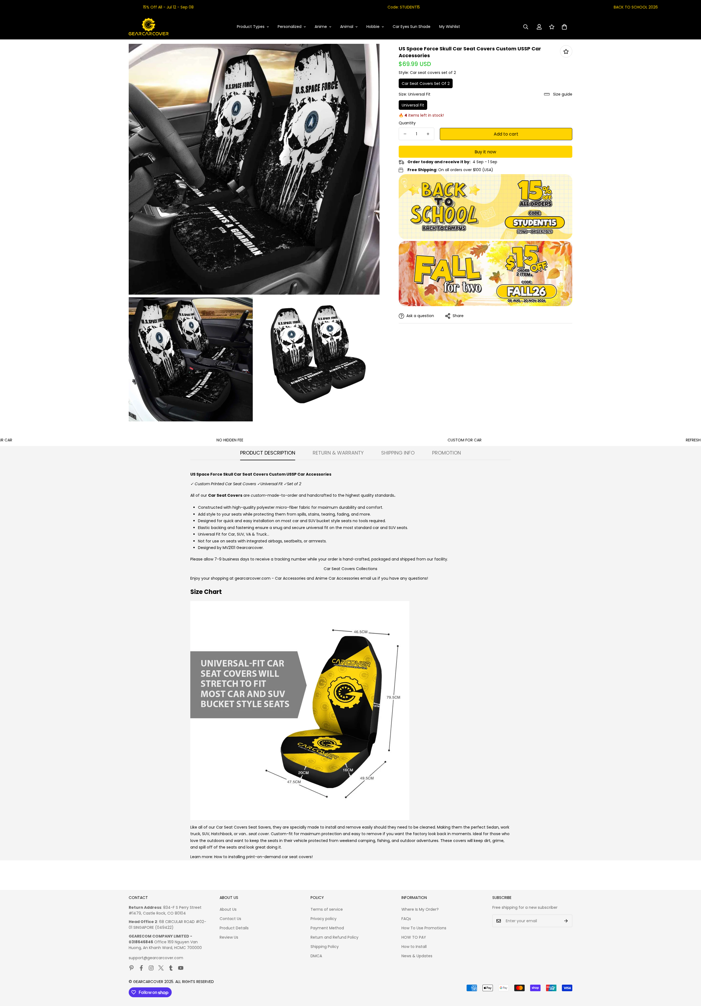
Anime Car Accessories (337, 578)
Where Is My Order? (420, 909)
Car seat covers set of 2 (426, 83)
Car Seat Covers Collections (350, 568)
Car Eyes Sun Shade (411, 26)
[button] (564, 27)
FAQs (406, 918)
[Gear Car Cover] (148, 26)
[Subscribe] (566, 921)
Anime (321, 26)
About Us (228, 909)
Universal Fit (413, 105)
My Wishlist (449, 26)
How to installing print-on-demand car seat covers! (263, 857)
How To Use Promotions (423, 928)
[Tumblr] (171, 968)
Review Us (229, 937)
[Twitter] (161, 968)
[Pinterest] (131, 968)
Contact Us (230, 918)
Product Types (251, 26)
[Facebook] (141, 968)
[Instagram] (151, 968)
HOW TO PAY (413, 937)
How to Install (414, 946)
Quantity (407, 123)
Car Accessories (290, 578)
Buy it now (485, 152)
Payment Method (327, 928)
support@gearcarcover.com (156, 958)
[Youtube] (181, 968)
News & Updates (416, 956)
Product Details (234, 928)
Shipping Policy (325, 946)
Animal (346, 26)
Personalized (289, 26)
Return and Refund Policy (334, 937)
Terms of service (327, 909)
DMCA (316, 956)
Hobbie (373, 26)
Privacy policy (324, 918)
